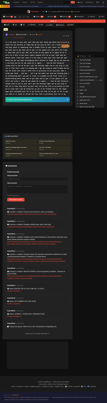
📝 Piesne (16, 17)
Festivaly (40, 2)
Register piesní (35, 386)
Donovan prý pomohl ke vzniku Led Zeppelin (27, 6)
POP (43, 11)
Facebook (92, 386)
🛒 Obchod (91, 16)
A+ (65, 42)
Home (13, 386)
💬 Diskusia (65, 16)
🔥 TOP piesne (81, 56)
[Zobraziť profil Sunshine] (28, 11)
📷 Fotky (52, 16)
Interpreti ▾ (17, 2)
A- (61, 42)
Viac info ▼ (66, 36)
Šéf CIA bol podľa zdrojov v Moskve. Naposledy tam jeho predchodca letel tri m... (27, 397)
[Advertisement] (37, 119)
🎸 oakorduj (65, 46)
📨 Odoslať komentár (15, 199)
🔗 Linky (101, 16)
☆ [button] (6, 37)
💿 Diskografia (79, 16)
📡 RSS (83, 386)
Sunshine (35, 12)
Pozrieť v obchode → (14, 291)
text (6, 29)
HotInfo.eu (16, 395)
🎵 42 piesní (53, 11)
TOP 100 (32, 2)
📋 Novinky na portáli (72, 386)
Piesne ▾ (24, 2)
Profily (26, 386)
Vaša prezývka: (12, 175)
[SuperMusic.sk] (6, 2)
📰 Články (38, 16)
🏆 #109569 (39, 34)
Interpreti (20, 386)
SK (98, 2)
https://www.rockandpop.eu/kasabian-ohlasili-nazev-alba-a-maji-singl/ (30, 227)
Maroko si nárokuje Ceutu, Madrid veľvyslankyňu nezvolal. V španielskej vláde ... (26, 399)
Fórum (81, 2)
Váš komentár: (12, 183)
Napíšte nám (59, 386)
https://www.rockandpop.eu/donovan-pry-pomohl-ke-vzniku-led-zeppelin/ (31, 214)
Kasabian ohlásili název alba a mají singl (60, 6)
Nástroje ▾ (90, 2)
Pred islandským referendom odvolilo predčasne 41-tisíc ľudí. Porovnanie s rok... (74, 397)
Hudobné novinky (47, 386)
